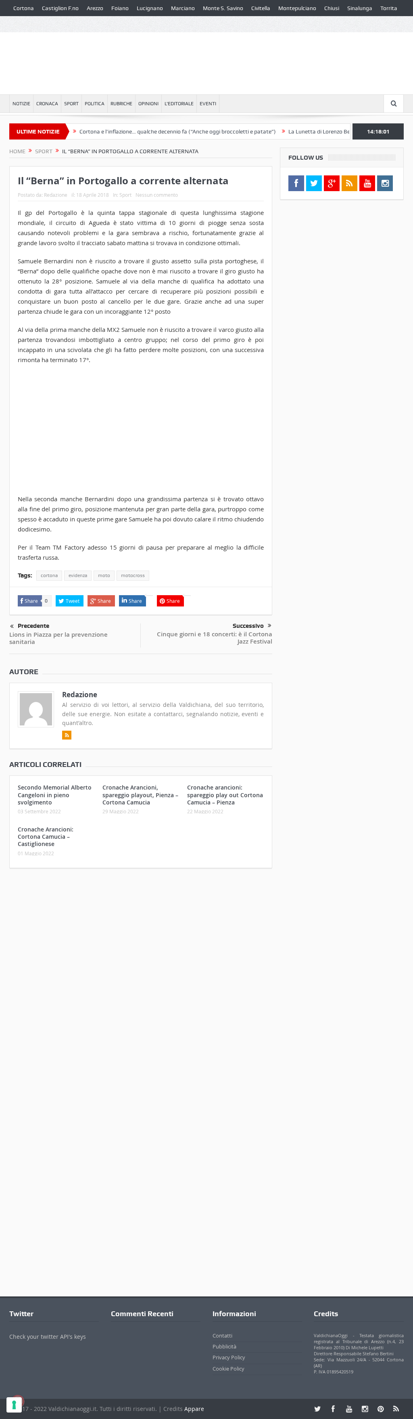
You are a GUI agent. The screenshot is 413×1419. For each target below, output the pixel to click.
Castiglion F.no (60, 8)
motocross (133, 575)
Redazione (55, 195)
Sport (71, 103)
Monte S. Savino (223, 8)
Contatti (222, 1335)
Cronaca (47, 103)
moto (104, 575)
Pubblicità (224, 1346)
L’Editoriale (179, 103)
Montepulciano (297, 8)
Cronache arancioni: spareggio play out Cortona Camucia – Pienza (225, 794)
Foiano (120, 8)
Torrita (388, 8)
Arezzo (95, 8)
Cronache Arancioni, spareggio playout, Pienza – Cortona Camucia (140, 794)
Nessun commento (157, 195)
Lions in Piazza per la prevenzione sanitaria (58, 638)
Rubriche (121, 103)
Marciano (183, 8)
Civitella (260, 8)
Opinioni (148, 103)
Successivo (248, 625)
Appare (194, 1409)
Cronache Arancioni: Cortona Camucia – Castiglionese (45, 836)
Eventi (208, 103)
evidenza (78, 575)
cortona (49, 575)
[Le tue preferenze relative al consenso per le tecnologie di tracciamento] (14, 1405)
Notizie (21, 103)
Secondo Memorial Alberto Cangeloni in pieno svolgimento (55, 794)
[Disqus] (140, 981)
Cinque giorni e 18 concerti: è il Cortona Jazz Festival (214, 638)
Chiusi (331, 8)
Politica (94, 103)
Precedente (33, 625)
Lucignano (150, 8)
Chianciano (27, 24)
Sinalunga (359, 8)
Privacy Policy (229, 1357)
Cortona (23, 8)
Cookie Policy (228, 1368)
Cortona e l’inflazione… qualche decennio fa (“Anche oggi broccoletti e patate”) (158, 131)
